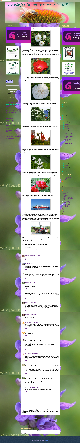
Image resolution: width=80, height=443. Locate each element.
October (66, 126)
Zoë (26, 282)
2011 (65, 115)
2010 (65, 117)
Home (40, 423)
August (66, 130)
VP (25, 263)
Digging (64, 176)
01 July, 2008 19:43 (36, 322)
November (67, 124)
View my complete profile (67, 99)
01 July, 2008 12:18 (36, 255)
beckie (26, 272)
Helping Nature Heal (10, 118)
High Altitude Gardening (68, 208)
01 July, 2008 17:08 (32, 302)
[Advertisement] (40, 418)
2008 (65, 121)
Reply (26, 259)
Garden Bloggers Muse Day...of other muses (68, 152)
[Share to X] (27, 247)
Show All (73, 215)
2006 (65, 171)
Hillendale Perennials (10, 120)
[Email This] (25, 247)
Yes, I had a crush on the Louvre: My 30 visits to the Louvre (68, 192)
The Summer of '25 (66, 209)
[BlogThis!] (26, 247)
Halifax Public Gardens (10, 114)
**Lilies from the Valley (10, 100)
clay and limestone (67, 181)
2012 (65, 113)
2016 (65, 106)
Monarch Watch (9, 123)
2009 (65, 119)
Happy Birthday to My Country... (68, 155)
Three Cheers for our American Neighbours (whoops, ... (69, 148)
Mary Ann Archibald (29, 339)
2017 (65, 104)
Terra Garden (66, 190)
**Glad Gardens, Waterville (11, 99)
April (66, 161)
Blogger (46, 440)
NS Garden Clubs (9, 127)
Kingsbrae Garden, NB (10, 121)
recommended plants (35, 249)
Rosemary (27, 314)
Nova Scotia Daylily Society (11, 128)
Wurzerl (27, 377)
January (66, 167)
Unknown (65, 98)
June (66, 158)
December (67, 122)
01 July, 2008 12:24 (30, 263)
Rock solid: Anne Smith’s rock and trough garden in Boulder (68, 178)
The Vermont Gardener (68, 211)
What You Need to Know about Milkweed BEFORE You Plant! (68, 198)
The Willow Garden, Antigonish (12, 139)
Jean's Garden (66, 201)
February (67, 165)
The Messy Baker (28, 255)
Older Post (57, 423)
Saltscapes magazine (10, 134)
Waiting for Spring (66, 202)
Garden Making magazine (11, 112)
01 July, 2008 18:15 (33, 314)
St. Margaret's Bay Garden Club (12, 136)
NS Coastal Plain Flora (10, 125)
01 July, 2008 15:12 (32, 272)
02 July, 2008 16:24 (32, 377)
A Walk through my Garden (68, 146)
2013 (65, 111)
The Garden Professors (10, 138)
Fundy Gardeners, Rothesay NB (12, 110)
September (67, 128)
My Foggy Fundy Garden (67, 140)
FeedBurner (15, 93)
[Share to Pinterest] (30, 247)
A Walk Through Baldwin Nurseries (68, 143)
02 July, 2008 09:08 (35, 353)
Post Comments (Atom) (30, 425)
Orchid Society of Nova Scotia (12, 133)
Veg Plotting (65, 186)
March (66, 163)
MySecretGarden (66, 204)
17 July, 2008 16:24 (34, 387)
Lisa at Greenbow (28, 322)
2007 (65, 169)
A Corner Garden (66, 213)
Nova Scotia (28, 249)
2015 (65, 108)
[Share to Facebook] (29, 247)
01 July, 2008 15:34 (31, 282)
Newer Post (24, 423)
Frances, (27, 302)
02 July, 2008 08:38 (37, 339)
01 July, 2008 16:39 (34, 291)
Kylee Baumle (28, 353)
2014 (65, 110)
